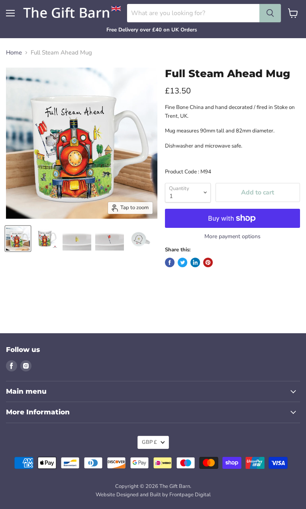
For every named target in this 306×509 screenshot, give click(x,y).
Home (14, 52)
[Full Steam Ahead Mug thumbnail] (18, 238)
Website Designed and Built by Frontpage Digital (153, 494)
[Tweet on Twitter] (182, 262)
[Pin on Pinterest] (208, 262)
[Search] (270, 13)
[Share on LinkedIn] (195, 262)
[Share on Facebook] (170, 262)
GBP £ (149, 442)
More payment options (232, 236)
